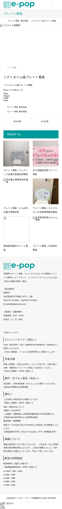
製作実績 (23, 107)
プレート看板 (12, 67)
